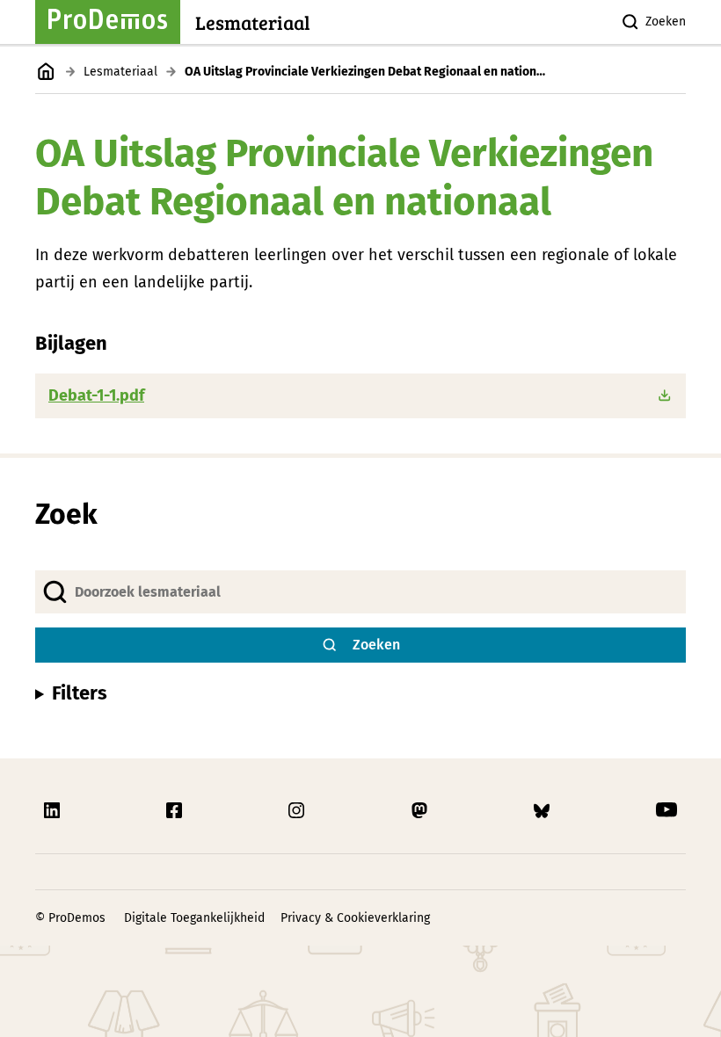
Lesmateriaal (120, 71)
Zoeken (665, 21)
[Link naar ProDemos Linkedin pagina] (53, 810)
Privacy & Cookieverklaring (355, 917)
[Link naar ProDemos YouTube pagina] (666, 810)
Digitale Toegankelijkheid (194, 917)
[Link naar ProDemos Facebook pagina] (175, 810)
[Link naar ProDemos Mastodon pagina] (421, 810)
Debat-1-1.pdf (96, 395)
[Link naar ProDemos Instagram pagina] (298, 810)
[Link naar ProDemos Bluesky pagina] (543, 810)
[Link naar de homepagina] (46, 72)
